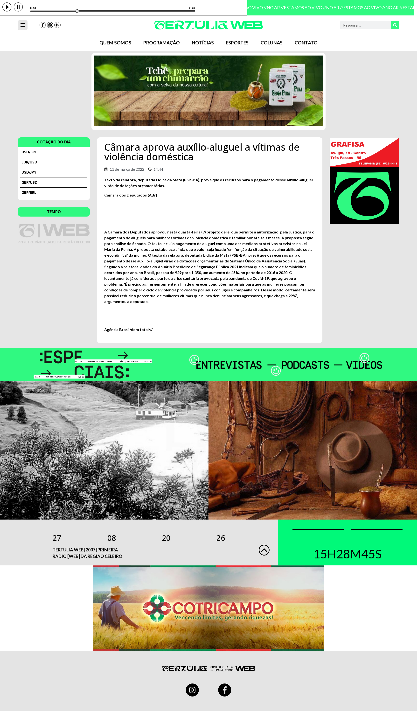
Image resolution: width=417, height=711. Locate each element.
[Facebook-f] (43, 25)
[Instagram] (50, 25)
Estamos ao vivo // (300, 7)
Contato (306, 42)
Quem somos (115, 42)
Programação (161, 42)
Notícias (203, 42)
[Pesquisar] (395, 25)
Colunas (272, 42)
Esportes (237, 42)
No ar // (270, 7)
